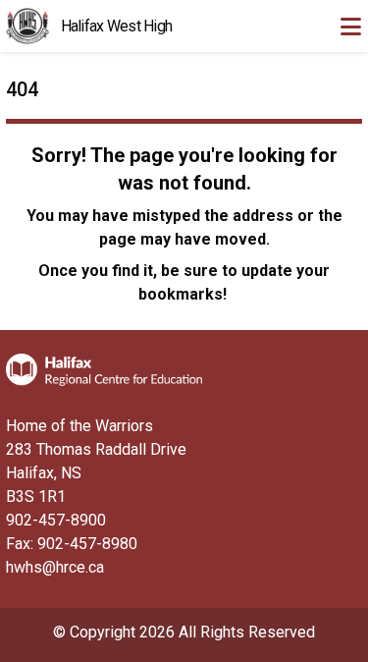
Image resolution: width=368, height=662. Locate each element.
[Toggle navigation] (350, 26)
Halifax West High (117, 26)
